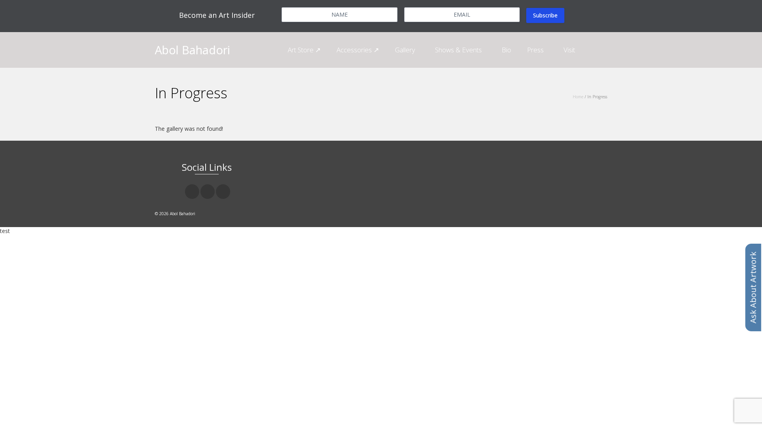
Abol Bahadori (192, 49)
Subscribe (545, 15)
